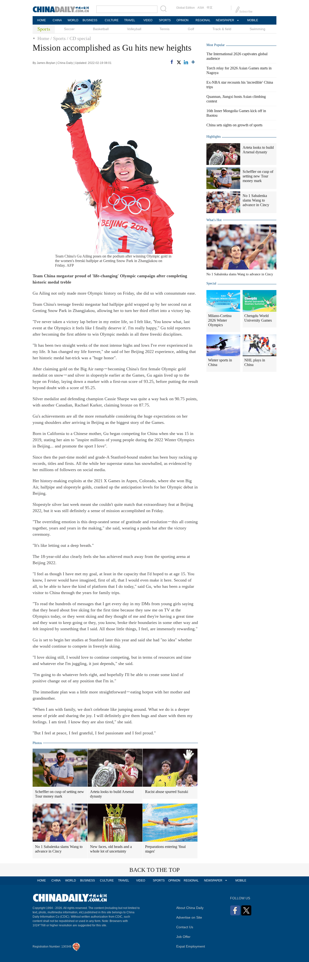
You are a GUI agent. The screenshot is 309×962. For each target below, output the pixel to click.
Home (43, 38)
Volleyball (134, 29)
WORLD (73, 20)
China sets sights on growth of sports (234, 125)
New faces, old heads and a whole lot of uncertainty (111, 849)
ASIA (200, 7)
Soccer (69, 29)
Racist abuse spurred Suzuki (166, 792)
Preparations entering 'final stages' (165, 849)
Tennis (164, 29)
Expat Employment (190, 946)
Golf (191, 29)
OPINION (182, 20)
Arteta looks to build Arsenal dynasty (112, 794)
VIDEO (147, 20)
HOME (41, 20)
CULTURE (112, 20)
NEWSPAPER (225, 20)
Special (211, 283)
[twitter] (178, 62)
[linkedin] (185, 62)
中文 (209, 7)
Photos (37, 743)
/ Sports (58, 38)
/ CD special (79, 38)
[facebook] (172, 62)
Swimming (257, 29)
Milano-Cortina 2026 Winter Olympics (220, 320)
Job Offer (183, 937)
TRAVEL (129, 20)
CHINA (57, 20)
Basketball (101, 29)
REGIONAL (203, 20)
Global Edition (185, 7)
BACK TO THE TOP (154, 870)
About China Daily (190, 908)
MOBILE (252, 20)
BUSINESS (90, 20)
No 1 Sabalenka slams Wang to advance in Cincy (59, 849)
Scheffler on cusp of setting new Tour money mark (59, 794)
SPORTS (165, 20)
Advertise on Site (189, 917)
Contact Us (184, 927)
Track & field (221, 29)
